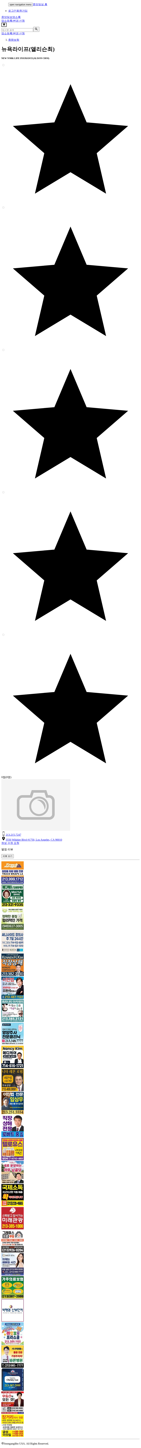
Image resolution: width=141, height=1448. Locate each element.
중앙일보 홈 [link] (40, 4)
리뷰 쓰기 (7, 856)
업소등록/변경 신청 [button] (13, 20)
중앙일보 (11, 17)
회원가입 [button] (22, 10)
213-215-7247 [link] (13, 834)
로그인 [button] (12, 10)
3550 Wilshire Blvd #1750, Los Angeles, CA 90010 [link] (34, 839)
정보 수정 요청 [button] (10, 843)
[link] (70, 872)
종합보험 (13, 39)
